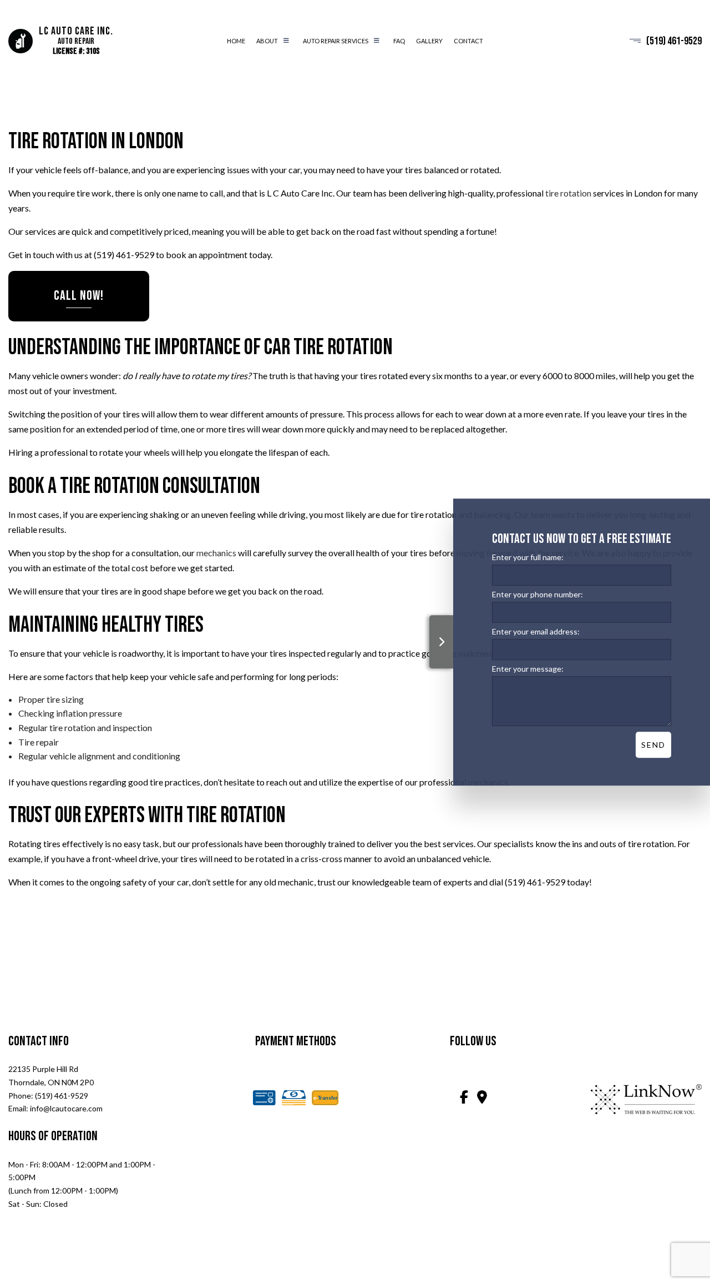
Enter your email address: (536, 631)
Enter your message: (528, 668)
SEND (653, 744)
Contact (468, 40)
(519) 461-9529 (674, 41)
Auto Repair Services (335, 40)
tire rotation (568, 193)
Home (236, 40)
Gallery (429, 40)
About (267, 40)
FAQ (399, 40)
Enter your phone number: (537, 594)
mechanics (216, 552)
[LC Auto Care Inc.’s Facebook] (464, 1098)
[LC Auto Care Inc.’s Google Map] (481, 1098)
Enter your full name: (528, 557)
